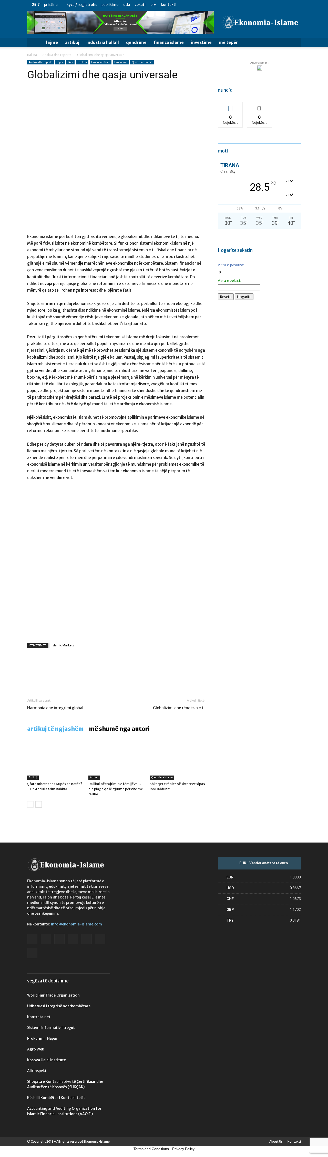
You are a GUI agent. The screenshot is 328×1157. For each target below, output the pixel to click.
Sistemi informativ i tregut (51, 1027)
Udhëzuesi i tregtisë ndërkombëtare (58, 1006)
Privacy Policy (183, 1149)
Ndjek (230, 106)
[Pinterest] (56, 676)
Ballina (32, 55)
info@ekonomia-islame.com (76, 924)
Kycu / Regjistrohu (82, 4)
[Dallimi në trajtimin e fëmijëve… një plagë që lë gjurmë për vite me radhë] (116, 760)
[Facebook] (246, 4)
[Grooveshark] (255, 4)
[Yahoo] (297, 4)
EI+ (153, 4)
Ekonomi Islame (100, 62)
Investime (201, 42)
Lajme (52, 42)
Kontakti (168, 4)
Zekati (140, 4)
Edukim (82, 62)
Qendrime (136, 42)
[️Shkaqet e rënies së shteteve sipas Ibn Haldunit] (178, 760)
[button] (295, 42)
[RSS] (280, 4)
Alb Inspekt (37, 1070)
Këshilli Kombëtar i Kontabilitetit (56, 1097)
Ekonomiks (120, 62)
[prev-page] (30, 804)
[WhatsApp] (68, 676)
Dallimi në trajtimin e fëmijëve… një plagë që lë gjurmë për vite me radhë (115, 789)
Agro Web (35, 1049)
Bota (70, 62)
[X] (288, 4)
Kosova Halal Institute (46, 1060)
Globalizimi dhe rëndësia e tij (179, 707)
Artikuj (72, 42)
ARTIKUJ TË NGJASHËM (55, 729)
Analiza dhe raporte (57, 55)
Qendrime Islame (142, 62)
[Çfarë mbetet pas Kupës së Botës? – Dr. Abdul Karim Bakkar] (55, 760)
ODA (126, 4)
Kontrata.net (38, 1017)
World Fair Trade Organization (53, 995)
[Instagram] (263, 4)
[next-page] (38, 804)
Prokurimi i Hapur (42, 1038)
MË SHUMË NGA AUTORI (119, 729)
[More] (79, 676)
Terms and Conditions (151, 1149)
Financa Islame (169, 42)
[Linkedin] (271, 4)
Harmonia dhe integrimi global (55, 707)
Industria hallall (102, 42)
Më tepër (228, 42)
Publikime (109, 4)
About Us (276, 1141)
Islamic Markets (63, 645)
